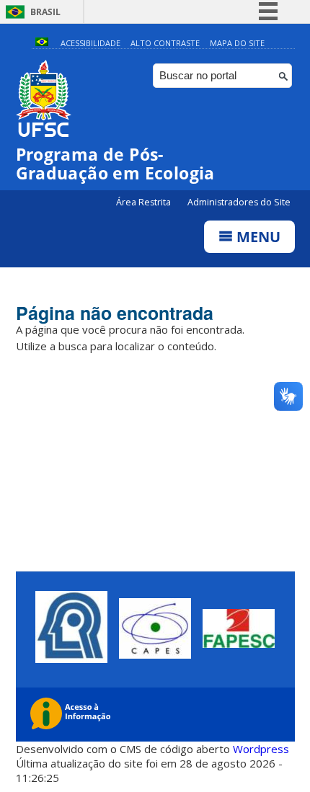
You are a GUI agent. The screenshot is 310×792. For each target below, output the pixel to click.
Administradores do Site (239, 202)
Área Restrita (144, 202)
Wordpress (261, 749)
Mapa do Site (237, 42)
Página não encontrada (114, 313)
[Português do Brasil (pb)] (41, 42)
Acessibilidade (90, 42)
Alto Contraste (165, 42)
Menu (256, 236)
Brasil (45, 12)
